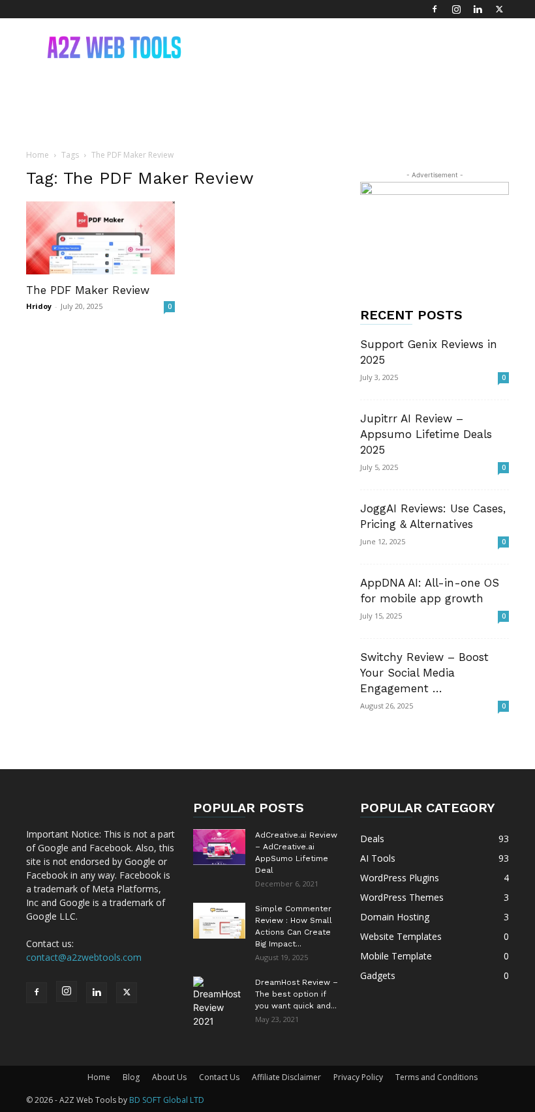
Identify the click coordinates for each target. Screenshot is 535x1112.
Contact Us (219, 1077)
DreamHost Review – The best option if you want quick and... (296, 994)
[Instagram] (456, 9)
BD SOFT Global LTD (166, 1099)
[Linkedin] (477, 9)
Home (37, 154)
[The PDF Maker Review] (100, 237)
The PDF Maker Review (87, 290)
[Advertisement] (355, 46)
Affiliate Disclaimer (286, 1077)
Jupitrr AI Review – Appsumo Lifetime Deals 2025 (426, 434)
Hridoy (39, 306)
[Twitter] (499, 9)
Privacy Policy (358, 1077)
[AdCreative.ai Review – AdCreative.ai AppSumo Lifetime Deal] (219, 847)
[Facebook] (434, 9)
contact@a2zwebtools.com (84, 957)
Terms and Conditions (436, 1077)
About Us (169, 1077)
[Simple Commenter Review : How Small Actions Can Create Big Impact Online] (219, 921)
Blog (131, 1077)
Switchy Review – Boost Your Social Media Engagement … (424, 673)
